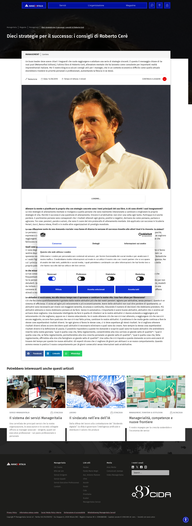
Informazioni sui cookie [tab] (135, 243)
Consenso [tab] (57, 243)
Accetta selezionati (96, 289)
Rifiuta (59, 289)
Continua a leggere (151, 79)
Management (34, 27)
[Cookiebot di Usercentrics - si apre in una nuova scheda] (140, 235)
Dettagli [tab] (96, 243)
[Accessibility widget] (186, 520)
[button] (34, 353)
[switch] (81, 279)
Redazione (32, 79)
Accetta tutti (133, 289)
